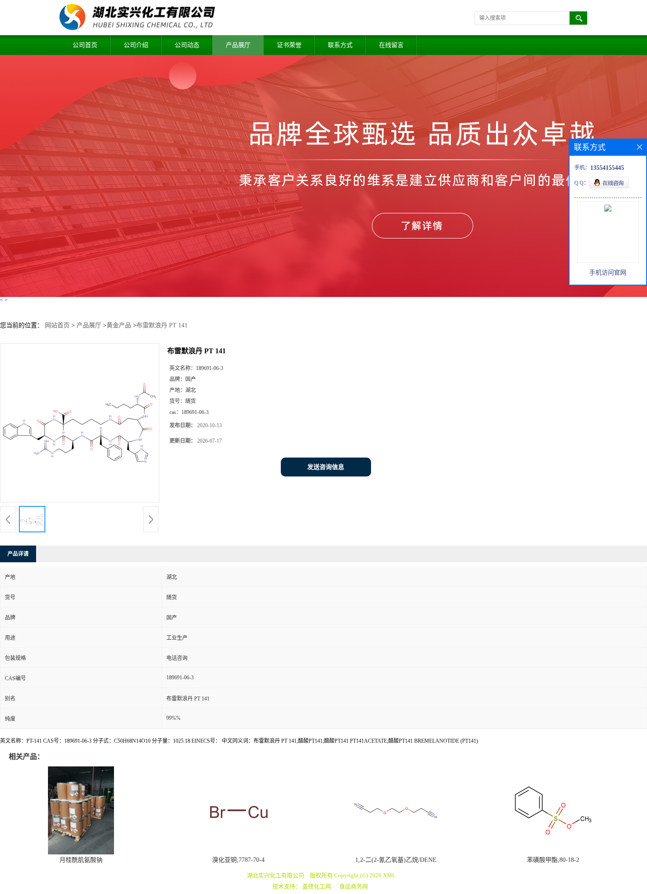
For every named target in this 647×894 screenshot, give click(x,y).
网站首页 (57, 325)
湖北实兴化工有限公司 (275, 875)
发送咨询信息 (325, 467)
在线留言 (391, 45)
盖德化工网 (316, 886)
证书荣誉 (289, 45)
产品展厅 (238, 45)
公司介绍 (136, 45)
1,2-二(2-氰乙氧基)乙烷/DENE (396, 860)
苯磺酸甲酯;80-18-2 (553, 860)
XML (389, 875)
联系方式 (340, 45)
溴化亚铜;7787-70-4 (238, 860)
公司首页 (85, 45)
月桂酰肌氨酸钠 (81, 860)
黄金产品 (119, 325)
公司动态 (187, 45)
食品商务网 (353, 886)
